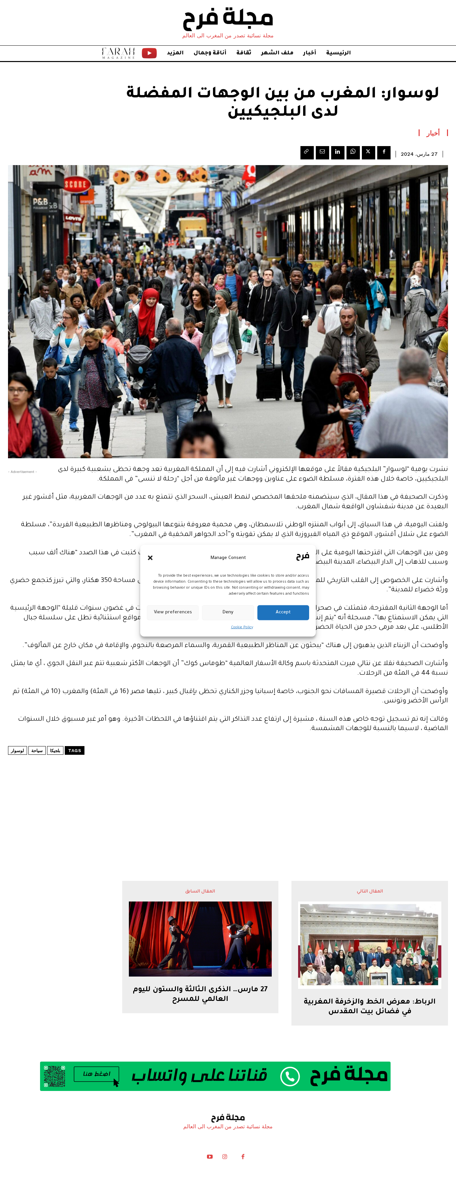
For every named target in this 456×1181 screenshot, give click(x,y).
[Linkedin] (338, 152)
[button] (150, 558)
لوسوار (17, 750)
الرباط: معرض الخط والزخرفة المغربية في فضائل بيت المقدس (370, 1007)
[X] (368, 152)
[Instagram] (224, 1158)
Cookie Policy (242, 627)
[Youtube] (210, 1158)
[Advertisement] (228, 797)
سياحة (37, 750)
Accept (283, 612)
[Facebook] (384, 152)
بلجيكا (55, 750)
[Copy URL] (307, 152)
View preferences (173, 612)
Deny (227, 612)
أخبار (433, 132)
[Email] (322, 152)
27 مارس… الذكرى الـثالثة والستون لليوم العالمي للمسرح (200, 995)
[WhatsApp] (353, 152)
